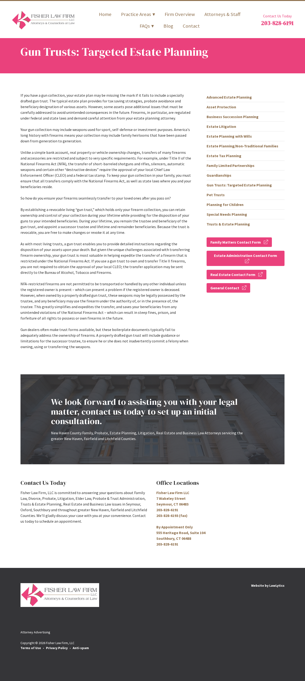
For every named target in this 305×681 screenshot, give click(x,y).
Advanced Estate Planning (229, 97)
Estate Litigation (221, 126)
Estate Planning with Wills (229, 136)
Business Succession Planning (233, 116)
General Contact (224, 287)
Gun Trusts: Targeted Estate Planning (239, 185)
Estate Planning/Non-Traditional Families (242, 146)
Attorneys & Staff (222, 14)
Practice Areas (136, 14)
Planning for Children (225, 204)
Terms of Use (30, 648)
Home (105, 14)
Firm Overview (180, 14)
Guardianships (219, 175)
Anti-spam (81, 648)
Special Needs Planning (227, 214)
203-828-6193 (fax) (172, 515)
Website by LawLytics (268, 585)
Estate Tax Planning (224, 155)
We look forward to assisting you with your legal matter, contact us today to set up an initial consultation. (144, 411)
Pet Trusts (216, 194)
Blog (168, 26)
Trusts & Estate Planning (228, 224)
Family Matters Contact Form (235, 242)
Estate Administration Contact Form (245, 255)
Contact (191, 26)
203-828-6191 (277, 23)
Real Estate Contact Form (232, 274)
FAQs (145, 26)
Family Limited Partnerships (230, 165)
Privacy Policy (57, 648)
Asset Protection (221, 107)
